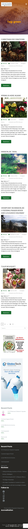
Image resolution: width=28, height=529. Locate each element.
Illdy (7, 525)
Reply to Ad (4, 437)
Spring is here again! (11, 95)
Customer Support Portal (7, 419)
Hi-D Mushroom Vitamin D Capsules (17, 411)
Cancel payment (5, 431)
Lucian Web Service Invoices (8, 425)
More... (9, 413)
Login (21, 526)
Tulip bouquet (8, 266)
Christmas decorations (12, 39)
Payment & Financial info (18, 508)
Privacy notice (7, 508)
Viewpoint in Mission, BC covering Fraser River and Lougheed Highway (12, 210)
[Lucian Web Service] (6, 4)
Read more (6, 85)
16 (10, 324)
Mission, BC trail (9, 152)
